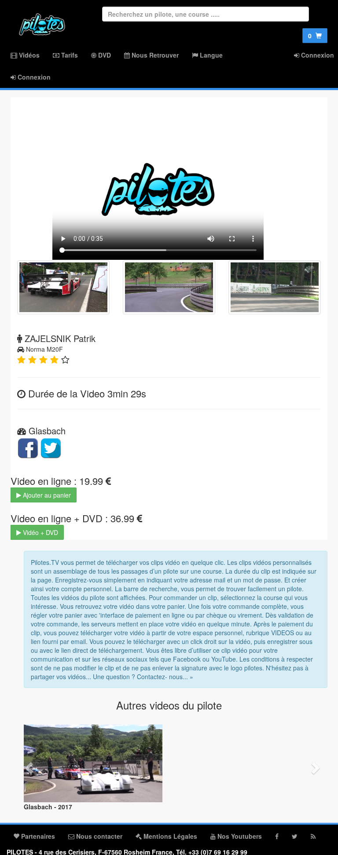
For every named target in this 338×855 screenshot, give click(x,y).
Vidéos (28, 55)
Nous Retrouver (154, 55)
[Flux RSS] (313, 836)
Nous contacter (98, 836)
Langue (210, 55)
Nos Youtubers (239, 836)
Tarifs (68, 55)
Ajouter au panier (46, 495)
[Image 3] (274, 287)
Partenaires (37, 836)
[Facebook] (276, 836)
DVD (103, 55)
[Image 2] (169, 287)
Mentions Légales (169, 836)
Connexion (33, 77)
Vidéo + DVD (39, 532)
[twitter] (294, 836)
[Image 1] (63, 287)
